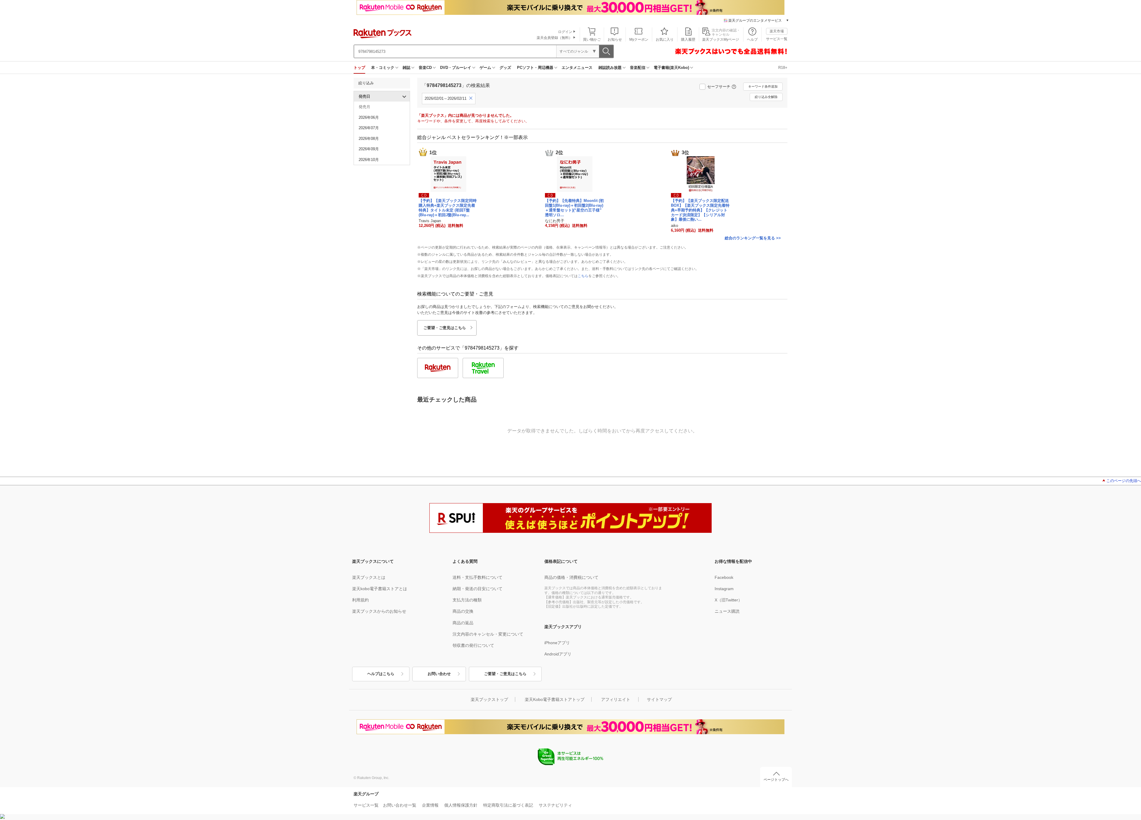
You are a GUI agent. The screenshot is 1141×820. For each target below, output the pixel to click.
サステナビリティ (555, 805)
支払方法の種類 (467, 600)
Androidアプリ (557, 654)
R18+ (782, 67)
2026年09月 (369, 149)
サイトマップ (659, 699)
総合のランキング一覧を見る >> (753, 238)
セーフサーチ (718, 86)
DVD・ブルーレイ (455, 67)
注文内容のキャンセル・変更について (488, 634)
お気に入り (665, 39)
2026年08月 (369, 138)
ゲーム (485, 67)
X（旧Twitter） (728, 600)
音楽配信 (637, 67)
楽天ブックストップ (489, 699)
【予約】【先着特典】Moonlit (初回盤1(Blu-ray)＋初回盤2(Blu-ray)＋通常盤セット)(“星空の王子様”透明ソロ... (574, 207)
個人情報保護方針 (460, 805)
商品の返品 (463, 622)
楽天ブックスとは (368, 577)
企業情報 (430, 805)
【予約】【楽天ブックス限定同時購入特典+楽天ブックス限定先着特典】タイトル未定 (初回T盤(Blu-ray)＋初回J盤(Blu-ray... (448, 207)
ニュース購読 (727, 611)
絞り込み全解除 (766, 97)
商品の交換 (463, 611)
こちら (583, 276)
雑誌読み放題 (610, 67)
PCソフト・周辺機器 (535, 67)
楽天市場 (777, 31)
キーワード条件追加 (763, 86)
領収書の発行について (473, 645)
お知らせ (615, 39)
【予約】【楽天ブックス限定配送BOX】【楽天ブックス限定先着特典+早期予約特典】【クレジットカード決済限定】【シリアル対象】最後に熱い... (700, 210)
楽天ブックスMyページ (720, 39)
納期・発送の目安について (477, 588)
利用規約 (360, 600)
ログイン (565, 32)
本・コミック (382, 67)
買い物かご (592, 39)
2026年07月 (369, 128)
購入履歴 (688, 39)
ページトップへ (776, 780)
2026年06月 (369, 117)
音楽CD (425, 67)
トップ (359, 67)
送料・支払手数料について (477, 577)
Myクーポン (638, 39)
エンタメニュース (577, 67)
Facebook (724, 577)
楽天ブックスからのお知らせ (379, 611)
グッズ (505, 67)
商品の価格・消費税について (571, 577)
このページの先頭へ (1123, 480)
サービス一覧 (776, 39)
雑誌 (406, 67)
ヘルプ (752, 39)
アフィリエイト (615, 699)
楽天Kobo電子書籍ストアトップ (554, 699)
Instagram (724, 588)
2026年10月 (369, 159)
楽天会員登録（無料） (554, 38)
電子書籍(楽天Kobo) (671, 67)
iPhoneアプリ (557, 642)
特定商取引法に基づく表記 (508, 805)
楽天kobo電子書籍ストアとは (379, 588)
